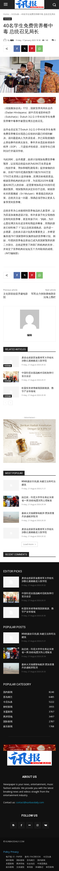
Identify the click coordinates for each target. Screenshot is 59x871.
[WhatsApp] (39, 48)
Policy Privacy (11, 851)
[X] (24, 48)
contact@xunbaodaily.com (30, 802)
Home (6, 14)
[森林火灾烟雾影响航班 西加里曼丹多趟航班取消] (11, 517)
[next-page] (11, 403)
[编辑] (5, 40)
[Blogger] (13, 825)
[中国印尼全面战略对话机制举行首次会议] (11, 376)
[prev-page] (5, 403)
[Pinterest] (32, 48)
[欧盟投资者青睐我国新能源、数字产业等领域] (11, 392)
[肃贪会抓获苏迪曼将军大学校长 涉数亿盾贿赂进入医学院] (11, 361)
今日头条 (15, 14)
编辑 (12, 40)
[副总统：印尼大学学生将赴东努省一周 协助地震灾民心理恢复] (11, 501)
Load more (28, 544)
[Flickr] (29, 825)
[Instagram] (37, 825)
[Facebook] (17, 48)
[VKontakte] (45, 825)
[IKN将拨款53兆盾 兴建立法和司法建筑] (11, 485)
